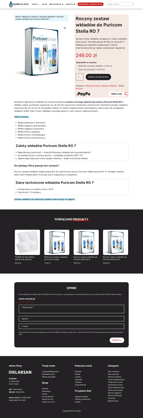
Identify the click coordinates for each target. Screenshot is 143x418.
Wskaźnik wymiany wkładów (95, 66)
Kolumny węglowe (114, 393)
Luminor (78, 377)
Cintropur (78, 382)
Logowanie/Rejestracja (50, 371)
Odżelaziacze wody (115, 385)
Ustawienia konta (48, 374)
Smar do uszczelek (92, 69)
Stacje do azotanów (115, 390)
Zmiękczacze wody (115, 382)
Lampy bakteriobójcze (116, 379)
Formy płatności (48, 396)
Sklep (17, 17)
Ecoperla (78, 371)
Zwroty (44, 394)
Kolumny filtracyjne (115, 395)
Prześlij (117, 340)
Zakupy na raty (47, 399)
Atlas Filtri (78, 379)
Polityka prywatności (82, 399)
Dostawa (45, 388)
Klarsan (77, 374)
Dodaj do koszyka (98, 77)
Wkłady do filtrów (30, 17)
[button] (65, 28)
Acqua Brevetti (80, 385)
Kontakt (78, 402)
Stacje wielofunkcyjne (116, 387)
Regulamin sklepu (81, 396)
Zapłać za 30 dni (48, 402)
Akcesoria (111, 398)
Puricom (79, 88)
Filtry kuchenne (113, 371)
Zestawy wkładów (47, 17)
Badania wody (113, 401)
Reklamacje (46, 391)
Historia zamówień (48, 377)
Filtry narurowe (113, 374)
